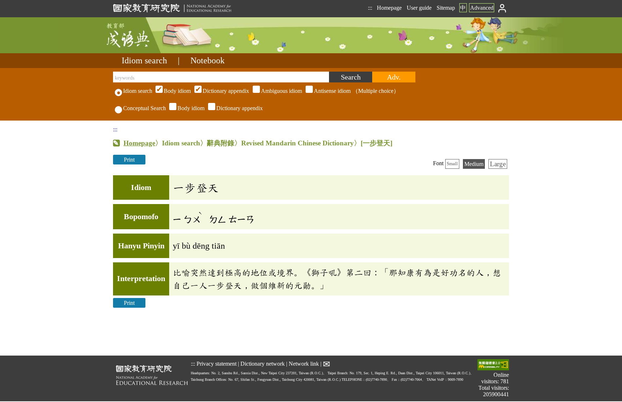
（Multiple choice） (281, 91)
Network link (304, 364)
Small (452, 163)
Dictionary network (262, 364)
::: (370, 8)
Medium (473, 164)
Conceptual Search (144, 108)
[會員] (502, 7)
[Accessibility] (493, 365)
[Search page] (149, 51)
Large (498, 164)
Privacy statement (216, 364)
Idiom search (144, 60)
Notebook (207, 60)
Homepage (389, 8)
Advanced (481, 8)
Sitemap (446, 8)
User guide (419, 8)
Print (129, 160)
